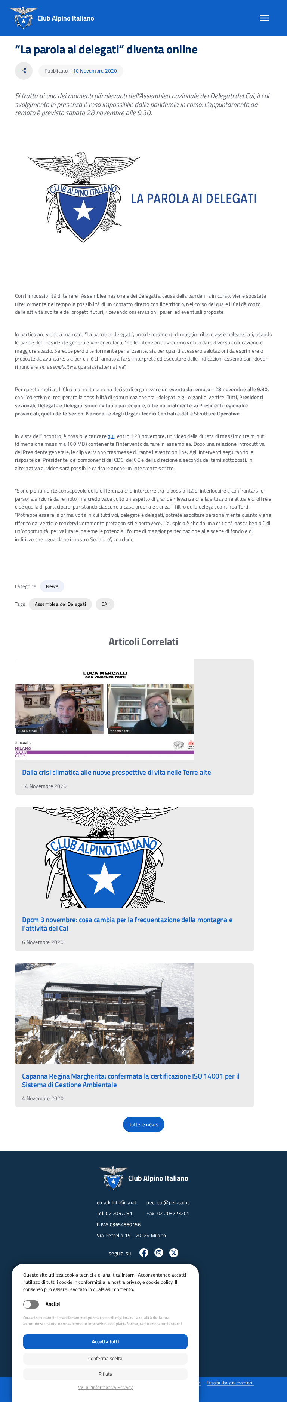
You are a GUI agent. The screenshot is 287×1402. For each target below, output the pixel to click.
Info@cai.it (124, 1202)
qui (111, 436)
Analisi (53, 1303)
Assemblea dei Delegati (60, 604)
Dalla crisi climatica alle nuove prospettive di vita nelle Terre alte (116, 772)
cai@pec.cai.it (173, 1202)
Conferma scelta (105, 1358)
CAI (105, 604)
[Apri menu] (264, 18)
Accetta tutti (105, 1341)
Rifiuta (105, 1374)
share (24, 70)
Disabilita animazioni (230, 1382)
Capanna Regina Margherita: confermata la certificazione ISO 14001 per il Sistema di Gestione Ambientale (131, 1080)
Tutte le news (143, 1124)
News (52, 586)
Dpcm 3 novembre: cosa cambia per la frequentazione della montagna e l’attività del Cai (127, 923)
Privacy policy (105, 1387)
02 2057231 (119, 1213)
